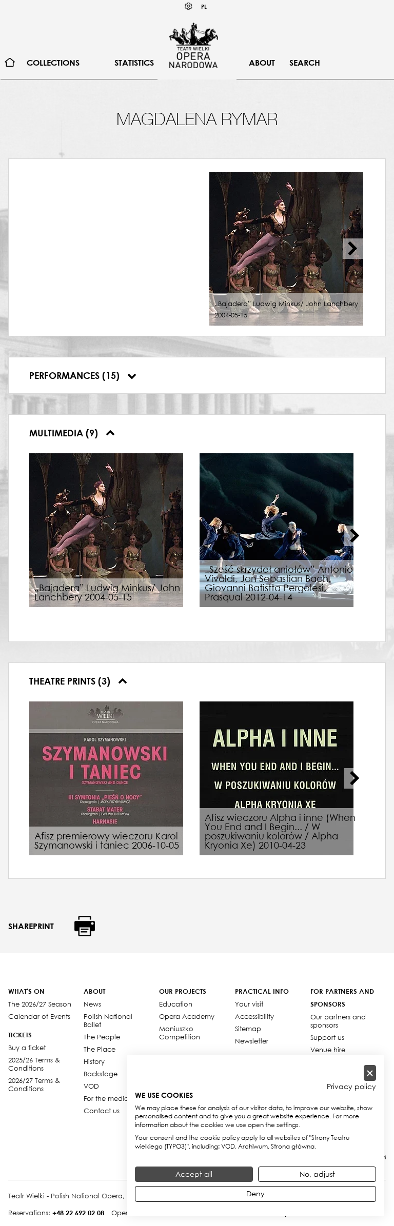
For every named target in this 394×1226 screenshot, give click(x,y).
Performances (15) (75, 375)
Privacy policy (351, 1086)
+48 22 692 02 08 (78, 1213)
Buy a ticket (27, 1047)
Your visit (249, 1004)
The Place (99, 1049)
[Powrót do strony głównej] (193, 45)
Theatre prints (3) (71, 681)
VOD (91, 1086)
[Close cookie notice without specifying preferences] (370, 1073)
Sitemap (248, 1028)
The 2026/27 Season (39, 1004)
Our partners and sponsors (338, 1021)
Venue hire (327, 1050)
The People (102, 1037)
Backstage (100, 1074)
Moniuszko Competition (179, 1032)
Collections (53, 62)
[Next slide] (353, 248)
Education (175, 1004)
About (262, 62)
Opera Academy (186, 1016)
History (94, 1061)
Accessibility (254, 1016)
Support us (327, 1037)
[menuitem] (10, 62)
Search (304, 62)
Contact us (102, 1111)
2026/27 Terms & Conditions (34, 1084)
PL (204, 6)
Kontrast (188, 6)
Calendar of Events (39, 1016)
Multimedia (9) (65, 432)
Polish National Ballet (108, 1020)
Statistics (134, 62)
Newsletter (251, 1041)
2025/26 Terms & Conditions (34, 1064)
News (92, 1004)
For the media (106, 1098)
